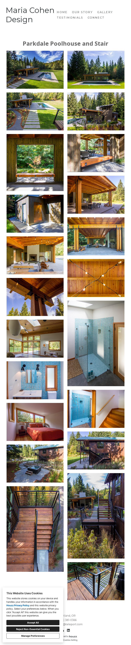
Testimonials (70, 17)
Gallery (105, 12)
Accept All (33, 622)
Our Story (82, 12)
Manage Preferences (33, 635)
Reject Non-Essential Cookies (33, 629)
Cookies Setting (70, 640)
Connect (96, 17)
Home (62, 12)
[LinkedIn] (68, 630)
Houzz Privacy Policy (17, 605)
